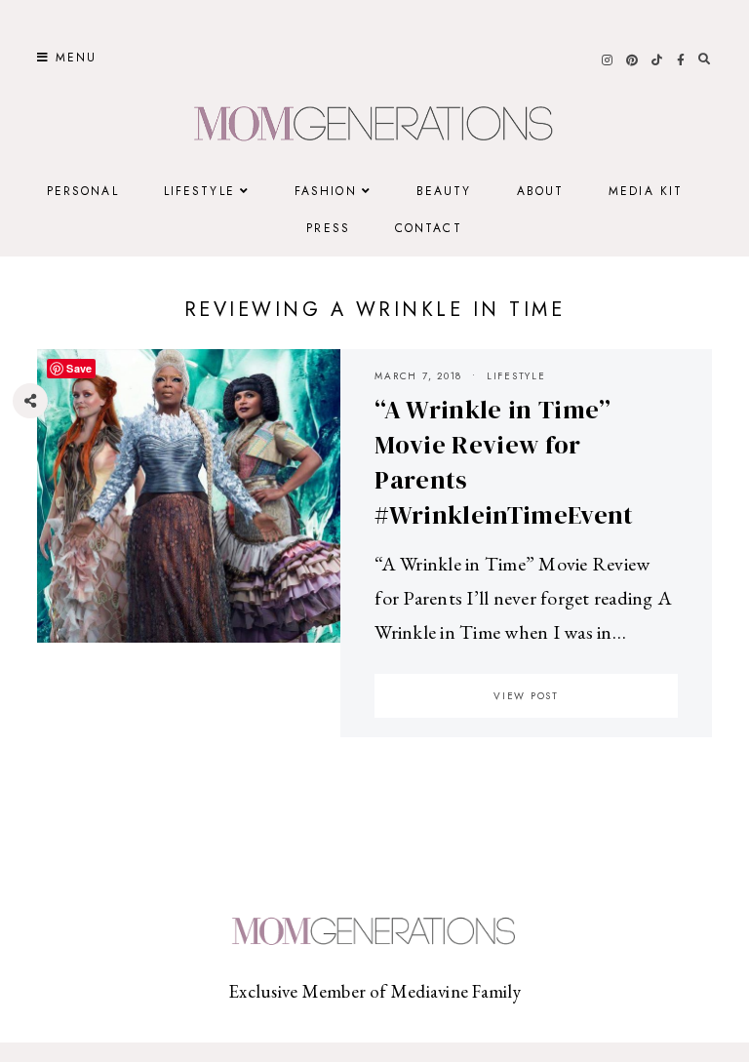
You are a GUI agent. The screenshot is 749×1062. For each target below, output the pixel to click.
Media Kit (646, 191)
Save (45, 518)
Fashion (326, 191)
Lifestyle (199, 191)
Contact (428, 228)
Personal (83, 191)
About (541, 191)
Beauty (444, 191)
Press (328, 228)
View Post (526, 695)
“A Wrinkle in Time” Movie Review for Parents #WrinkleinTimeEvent (503, 461)
